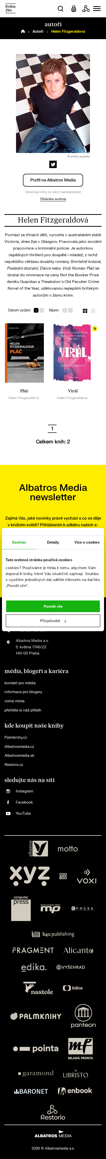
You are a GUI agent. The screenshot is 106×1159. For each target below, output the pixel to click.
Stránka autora (53, 199)
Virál (73, 391)
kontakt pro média (20, 683)
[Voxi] (86, 876)
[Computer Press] (21, 908)
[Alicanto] (78, 950)
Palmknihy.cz (15, 737)
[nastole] (38, 988)
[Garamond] (35, 1073)
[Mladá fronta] (80, 1048)
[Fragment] (33, 950)
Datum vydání (19, 310)
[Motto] (68, 848)
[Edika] (34, 967)
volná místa (14, 701)
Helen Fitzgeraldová (23, 398)
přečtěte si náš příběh (22, 710)
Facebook (24, 802)
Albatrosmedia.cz (19, 746)
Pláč (24, 391)
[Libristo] (75, 1073)
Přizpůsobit (50, 621)
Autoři (38, 31)
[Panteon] (83, 1016)
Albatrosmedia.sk (19, 755)
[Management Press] (50, 908)
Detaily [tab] (53, 542)
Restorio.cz (13, 764)
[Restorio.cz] (53, 1112)
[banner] (10, 9)
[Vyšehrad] (70, 967)
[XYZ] (29, 876)
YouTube (23, 813)
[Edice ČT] (73, 988)
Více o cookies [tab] (87, 542)
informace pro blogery (23, 692)
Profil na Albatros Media (53, 180)
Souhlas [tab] (19, 542)
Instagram (24, 791)
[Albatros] (38, 848)
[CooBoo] (63, 876)
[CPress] (82, 908)
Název (54, 310)
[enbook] (75, 1091)
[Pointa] (35, 1048)
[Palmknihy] (35, 1016)
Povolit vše (53, 606)
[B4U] (53, 934)
